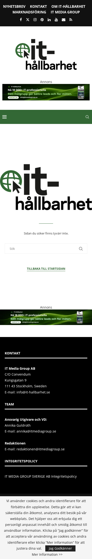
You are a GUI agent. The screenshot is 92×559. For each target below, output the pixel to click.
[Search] (87, 117)
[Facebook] (21, 19)
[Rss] (70, 19)
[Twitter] (27, 19)
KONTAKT (38, 6)
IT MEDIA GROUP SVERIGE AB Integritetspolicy (41, 476)
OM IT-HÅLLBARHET (68, 6)
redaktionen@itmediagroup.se (41, 449)
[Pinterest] (42, 19)
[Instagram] (35, 19)
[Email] (63, 19)
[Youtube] (56, 19)
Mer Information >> (47, 554)
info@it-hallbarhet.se (33, 392)
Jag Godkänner (60, 548)
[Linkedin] (49, 19)
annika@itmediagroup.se (36, 431)
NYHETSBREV (14, 6)
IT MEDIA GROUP (65, 12)
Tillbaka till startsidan (46, 269)
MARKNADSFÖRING (29, 12)
